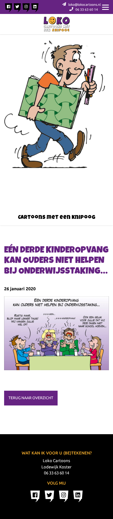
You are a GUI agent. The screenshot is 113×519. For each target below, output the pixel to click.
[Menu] (105, 7)
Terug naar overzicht (31, 398)
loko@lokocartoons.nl (84, 4)
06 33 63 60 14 (86, 9)
